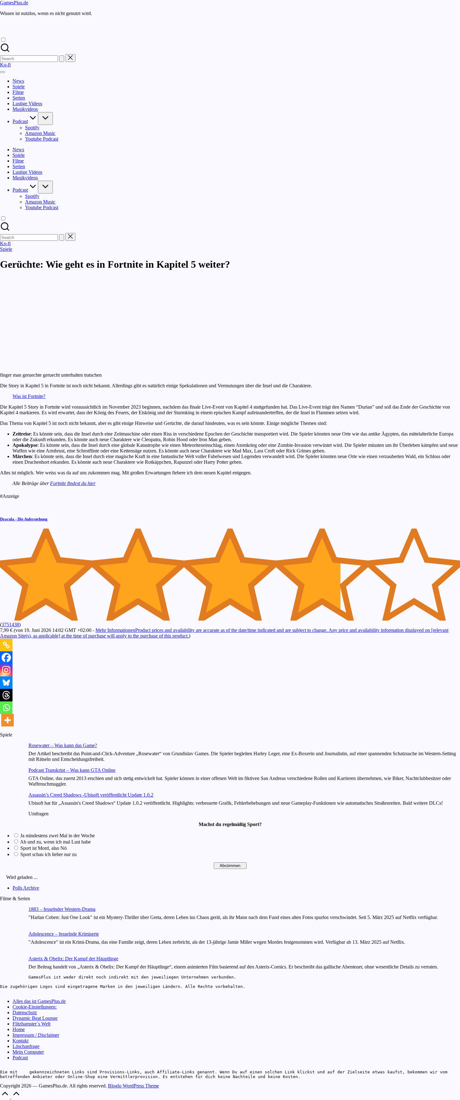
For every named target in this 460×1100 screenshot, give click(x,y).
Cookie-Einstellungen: (35, 1007)
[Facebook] (6, 657)
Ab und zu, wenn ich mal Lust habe (55, 841)
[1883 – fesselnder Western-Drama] (11, 918)
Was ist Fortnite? (29, 396)
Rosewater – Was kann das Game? (62, 745)
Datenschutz (25, 1012)
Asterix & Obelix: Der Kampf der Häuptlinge (73, 958)
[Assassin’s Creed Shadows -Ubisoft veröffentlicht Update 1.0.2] (11, 804)
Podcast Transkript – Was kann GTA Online (71, 770)
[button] (61, 58)
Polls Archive (26, 888)
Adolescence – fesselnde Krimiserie (63, 934)
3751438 (10, 624)
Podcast (20, 1057)
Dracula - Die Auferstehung (24, 519)
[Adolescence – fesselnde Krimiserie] (11, 943)
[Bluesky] (6, 682)
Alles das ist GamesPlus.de (39, 1001)
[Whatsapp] (6, 707)
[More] (7, 720)
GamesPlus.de (14, 2)
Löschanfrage (26, 1046)
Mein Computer (28, 1052)
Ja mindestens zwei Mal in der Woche (57, 835)
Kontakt (20, 1040)
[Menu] (2, 72)
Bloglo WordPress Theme (133, 1085)
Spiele (6, 249)
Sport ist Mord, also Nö (43, 848)
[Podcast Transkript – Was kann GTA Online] (11, 779)
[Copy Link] (6, 645)
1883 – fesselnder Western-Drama (61, 909)
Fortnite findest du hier (72, 483)
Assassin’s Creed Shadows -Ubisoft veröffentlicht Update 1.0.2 (90, 795)
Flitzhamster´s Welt (31, 1023)
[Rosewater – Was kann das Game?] (11, 755)
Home (19, 1029)
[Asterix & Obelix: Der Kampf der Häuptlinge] (11, 968)
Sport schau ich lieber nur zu (48, 854)
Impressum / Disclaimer (36, 1035)
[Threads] (6, 695)
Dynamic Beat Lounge (35, 1018)
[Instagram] (6, 670)
